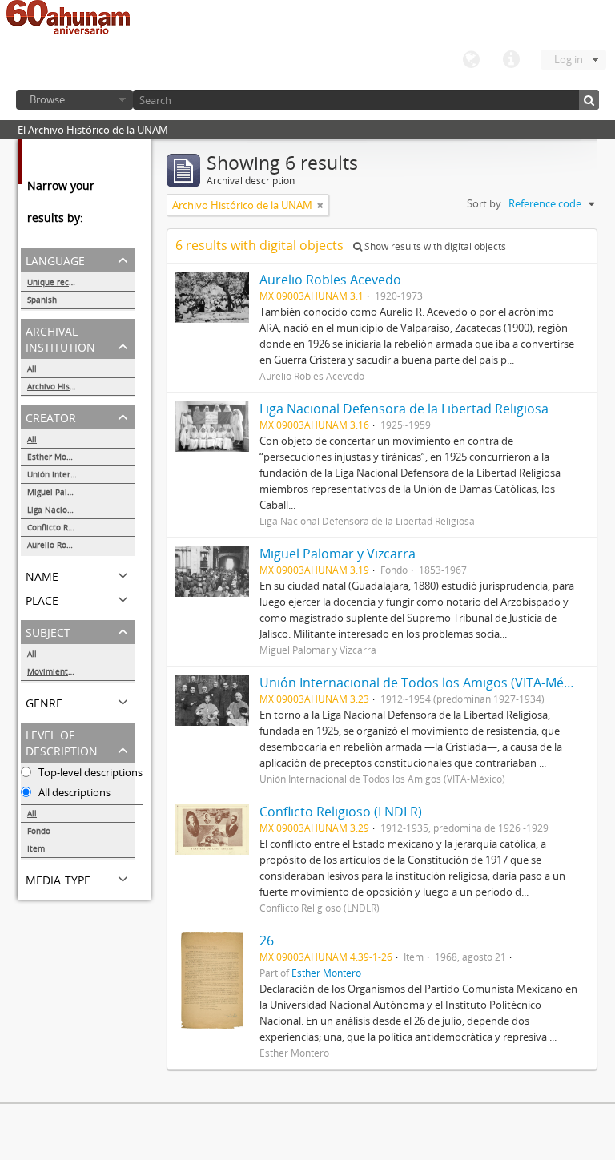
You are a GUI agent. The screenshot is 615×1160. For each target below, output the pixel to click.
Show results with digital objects (434, 246)
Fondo (38, 830)
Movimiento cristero (66, 671)
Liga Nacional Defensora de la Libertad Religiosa (81, 509)
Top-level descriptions (89, 772)
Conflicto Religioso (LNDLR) (78, 527)
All (32, 368)
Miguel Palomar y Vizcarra (77, 491)
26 (266, 940)
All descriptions (73, 792)
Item (36, 848)
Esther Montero (57, 456)
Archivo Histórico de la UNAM (81, 386)
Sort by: (485, 203)
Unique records (56, 282)
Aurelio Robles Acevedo (72, 544)
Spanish (42, 299)
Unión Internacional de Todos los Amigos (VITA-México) (81, 474)
